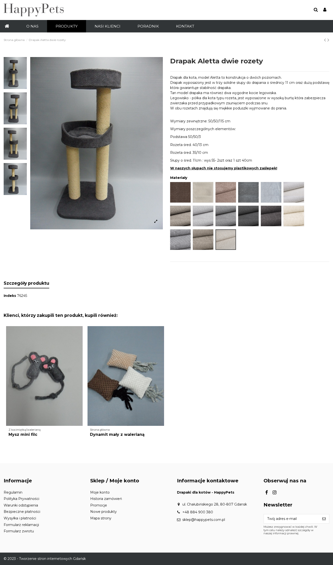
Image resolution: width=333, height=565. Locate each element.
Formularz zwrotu (19, 531)
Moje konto (100, 492)
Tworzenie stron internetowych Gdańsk (52, 558)
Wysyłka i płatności (20, 518)
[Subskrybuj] (324, 519)
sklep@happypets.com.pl (203, 519)
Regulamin (13, 492)
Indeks (10, 295)
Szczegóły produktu (26, 283)
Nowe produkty (103, 511)
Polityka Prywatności (21, 499)
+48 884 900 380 (197, 512)
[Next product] (328, 40)
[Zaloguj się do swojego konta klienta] (325, 10)
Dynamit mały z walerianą (117, 434)
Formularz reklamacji (21, 525)
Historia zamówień (106, 499)
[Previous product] (325, 40)
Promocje (98, 505)
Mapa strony (100, 518)
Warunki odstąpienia (21, 505)
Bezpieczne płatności (22, 511)
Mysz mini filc (23, 434)
